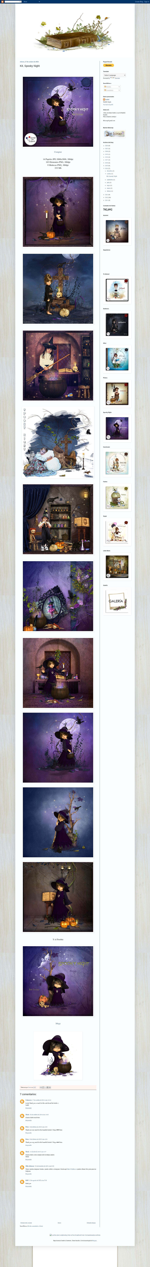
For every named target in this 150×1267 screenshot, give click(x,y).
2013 (106, 194)
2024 (106, 145)
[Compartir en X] (45, 1087)
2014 (106, 168)
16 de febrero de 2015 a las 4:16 (38, 1127)
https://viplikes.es (72, 1169)
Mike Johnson (30, 1166)
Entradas (108, 87)
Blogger (94, 1240)
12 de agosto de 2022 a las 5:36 (38, 1180)
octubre (109, 174)
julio (108, 182)
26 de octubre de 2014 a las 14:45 (39, 1114)
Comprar (58, 151)
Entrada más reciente (26, 1223)
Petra (27, 1127)
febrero (109, 191)
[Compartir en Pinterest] (50, 1087)
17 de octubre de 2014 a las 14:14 (41, 1100)
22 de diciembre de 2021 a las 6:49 (44, 1166)
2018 (106, 157)
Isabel (107, 99)
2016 (106, 163)
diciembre (110, 171)
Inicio (59, 1223)
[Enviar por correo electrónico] (41, 1087)
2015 (106, 165)
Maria (27, 1115)
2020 (106, 151)
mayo (108, 185)
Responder (29, 1108)
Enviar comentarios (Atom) (35, 1226)
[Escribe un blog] (43, 1087)
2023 (106, 148)
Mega (58, 1023)
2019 (106, 154)
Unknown (29, 1100)
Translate (117, 78)
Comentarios (109, 90)
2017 (106, 160)
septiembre (110, 180)
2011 (106, 200)
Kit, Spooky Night (112, 176)
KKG (27, 1180)
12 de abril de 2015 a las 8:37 (38, 1152)
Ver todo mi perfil (108, 104)
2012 (106, 197)
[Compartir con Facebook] (47, 1087)
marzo (109, 188)
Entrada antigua (91, 1223)
